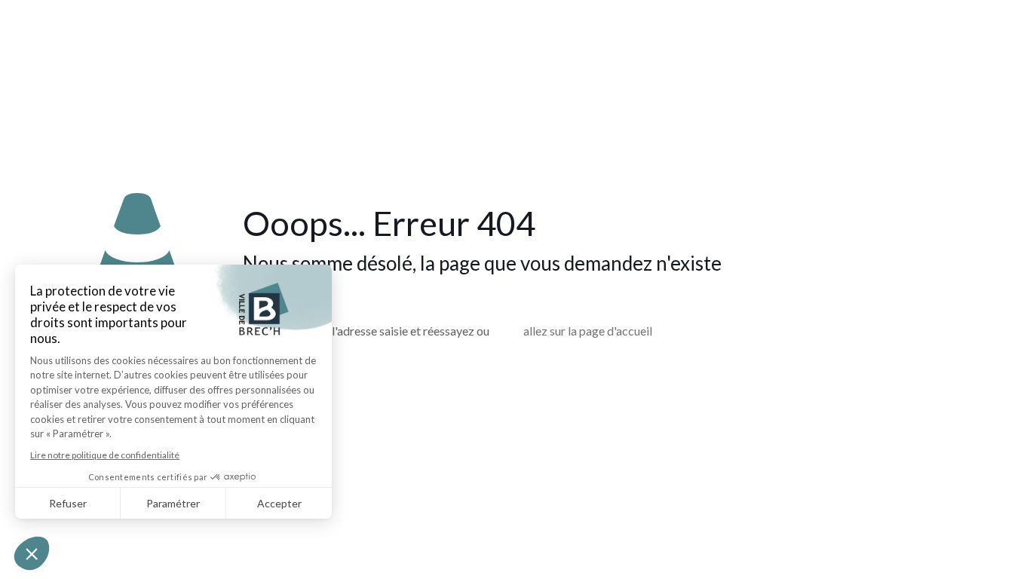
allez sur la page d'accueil (587, 330)
